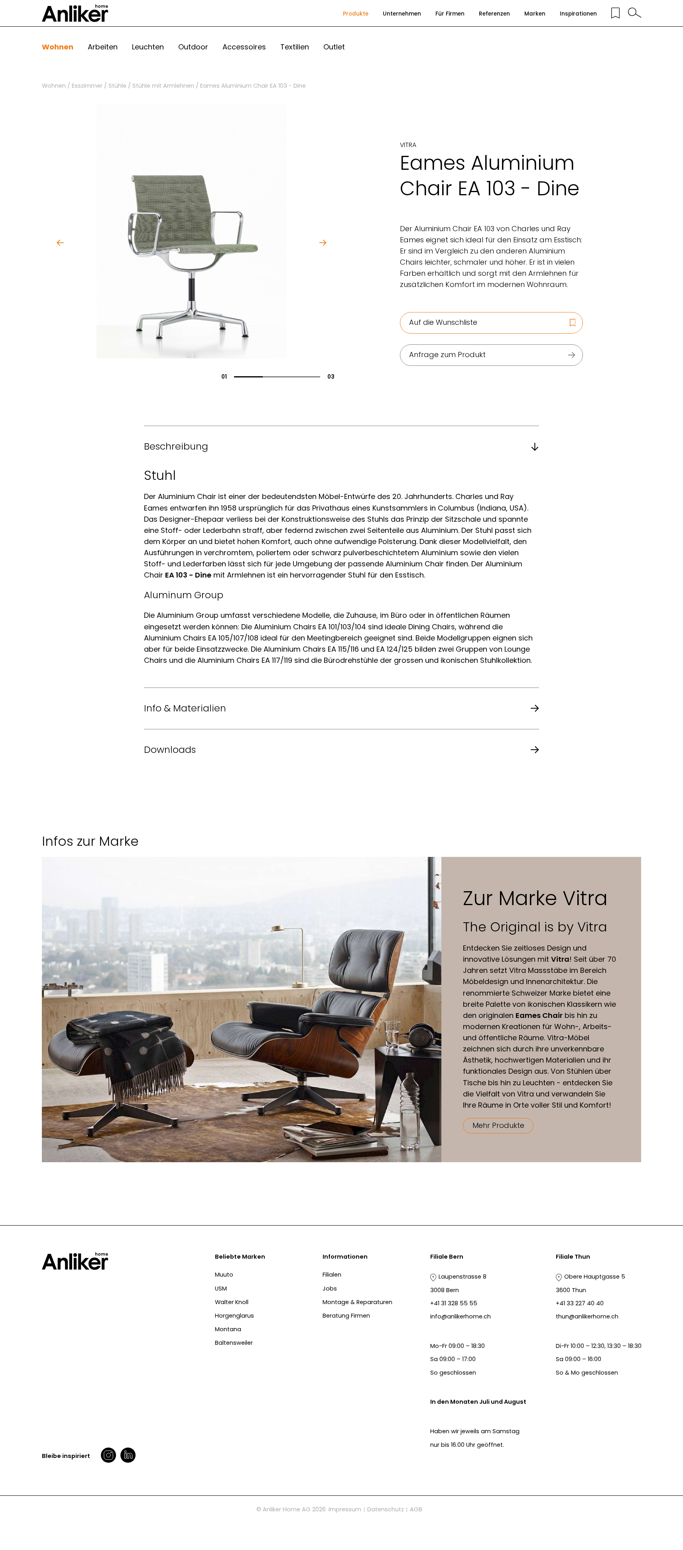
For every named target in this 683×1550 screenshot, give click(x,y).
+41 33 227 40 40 (580, 1303)
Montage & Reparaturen (357, 1302)
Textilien (294, 47)
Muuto (224, 1275)
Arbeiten (103, 47)
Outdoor (193, 47)
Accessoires (244, 47)
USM (221, 1289)
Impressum (345, 1509)
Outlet (334, 47)
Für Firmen (450, 14)
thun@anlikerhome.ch (587, 1316)
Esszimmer (87, 86)
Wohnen (57, 47)
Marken (534, 14)
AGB (416, 1509)
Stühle (117, 86)
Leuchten (148, 47)
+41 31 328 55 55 (453, 1303)
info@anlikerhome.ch (460, 1316)
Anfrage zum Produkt (447, 355)
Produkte (355, 14)
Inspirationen (578, 14)
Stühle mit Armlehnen (163, 86)
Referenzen (494, 14)
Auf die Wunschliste (443, 322)
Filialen (332, 1275)
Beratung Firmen (346, 1316)
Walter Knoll (231, 1302)
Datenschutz (385, 1509)
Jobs (330, 1289)
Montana (228, 1329)
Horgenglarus (234, 1316)
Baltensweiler (234, 1343)
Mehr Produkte (498, 1125)
